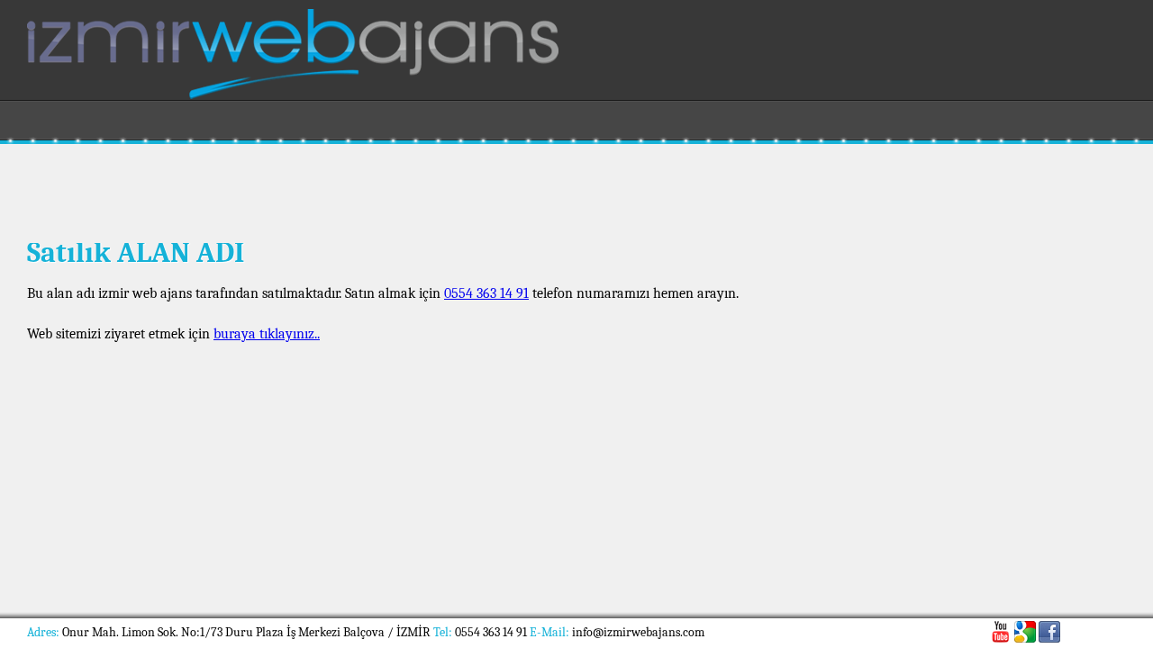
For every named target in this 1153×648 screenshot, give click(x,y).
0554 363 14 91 (486, 293)
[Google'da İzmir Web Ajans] (1025, 632)
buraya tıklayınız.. (266, 334)
